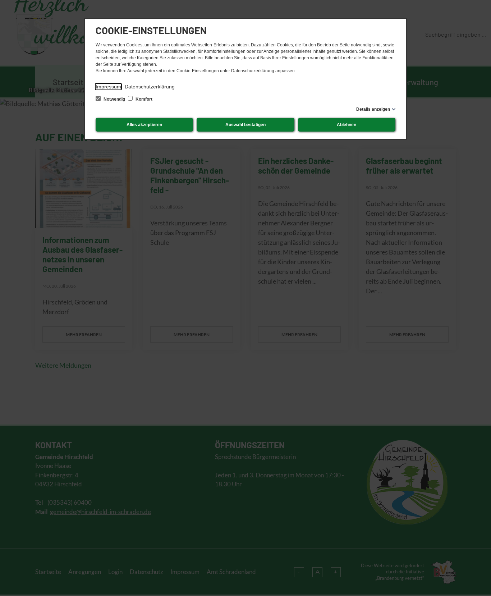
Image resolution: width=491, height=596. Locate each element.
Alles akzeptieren (144, 124)
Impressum (108, 87)
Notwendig (114, 99)
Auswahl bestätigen (245, 124)
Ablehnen (346, 124)
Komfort (143, 99)
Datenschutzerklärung (150, 87)
